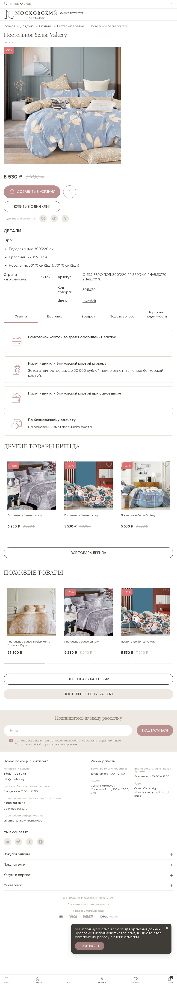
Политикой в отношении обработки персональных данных (73, 740)
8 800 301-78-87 (5, 4)
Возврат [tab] (88, 316)
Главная (9, 26)
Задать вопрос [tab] (122, 316)
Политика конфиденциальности (88, 904)
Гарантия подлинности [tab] (156, 314)
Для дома (27, 26)
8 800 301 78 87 (14, 803)
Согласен (89, 946)
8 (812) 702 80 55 (15, 773)
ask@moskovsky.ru (15, 808)
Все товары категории (88, 679)
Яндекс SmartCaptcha (88, 910)
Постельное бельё (70, 26)
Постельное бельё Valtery (88, 694)
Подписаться (155, 730)
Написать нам (171, 3)
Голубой (89, 300)
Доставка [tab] (54, 316)
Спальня (45, 26)
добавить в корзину (36, 192)
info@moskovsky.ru (15, 779)
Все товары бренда (88, 553)
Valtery (8, 42)
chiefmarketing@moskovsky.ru (23, 820)
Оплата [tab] (21, 316)
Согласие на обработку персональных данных (46, 744)
